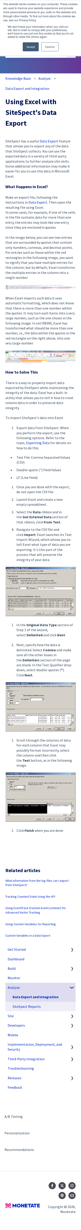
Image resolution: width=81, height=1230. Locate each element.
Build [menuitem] (12, 968)
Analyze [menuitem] (14, 987)
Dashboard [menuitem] (16, 959)
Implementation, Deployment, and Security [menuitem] (35, 1047)
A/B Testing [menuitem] (13, 1116)
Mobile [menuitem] (13, 1035)
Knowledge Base (18, 78)
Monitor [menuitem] (14, 978)
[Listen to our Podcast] (62, 1195)
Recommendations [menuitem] (19, 1149)
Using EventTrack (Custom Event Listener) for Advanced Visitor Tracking (35, 910)
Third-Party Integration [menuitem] (26, 1059)
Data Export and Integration (27, 88)
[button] (72, 949)
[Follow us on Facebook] (52, 1185)
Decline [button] (50, 47)
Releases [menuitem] (14, 1078)
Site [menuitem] (11, 1016)
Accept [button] (31, 47)
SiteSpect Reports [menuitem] (27, 1006)
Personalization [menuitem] (16, 1133)
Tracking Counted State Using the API (30, 897)
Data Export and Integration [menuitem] (35, 997)
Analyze (44, 78)
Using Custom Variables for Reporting (30, 924)
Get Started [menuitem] (17, 949)
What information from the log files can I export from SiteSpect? (37, 883)
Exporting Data (38, 443)
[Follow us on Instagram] (72, 1185)
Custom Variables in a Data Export (27, 935)
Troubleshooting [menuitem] (21, 1068)
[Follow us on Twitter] (62, 1185)
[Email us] (72, 1195)
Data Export (49, 141)
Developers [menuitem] (16, 1025)
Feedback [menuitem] (15, 1087)
